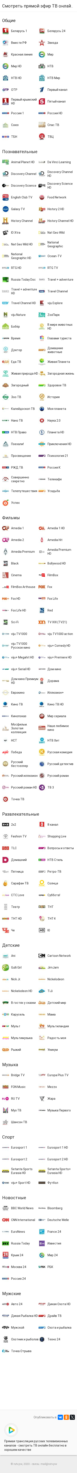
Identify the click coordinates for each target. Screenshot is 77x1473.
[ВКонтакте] (60, 1417)
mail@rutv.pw (49, 1464)
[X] (72, 1417)
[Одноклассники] (66, 1417)
